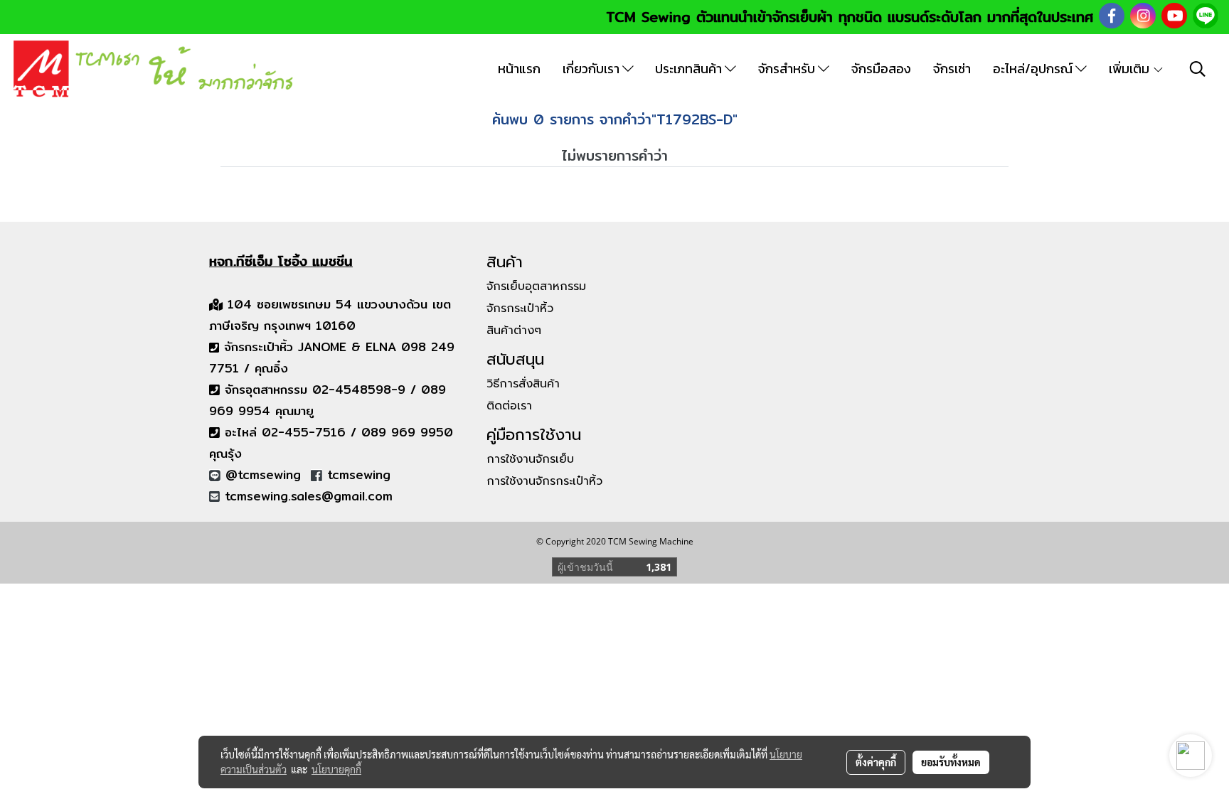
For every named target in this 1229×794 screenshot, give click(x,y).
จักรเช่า (952, 68)
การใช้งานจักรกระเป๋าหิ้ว (544, 481)
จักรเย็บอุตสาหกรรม (536, 286)
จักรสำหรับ (788, 68)
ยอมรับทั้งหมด (951, 762)
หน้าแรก (519, 68)
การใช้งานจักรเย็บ (530, 459)
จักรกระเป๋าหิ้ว (519, 308)
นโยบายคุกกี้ (336, 769)
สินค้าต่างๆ (513, 330)
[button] (1197, 68)
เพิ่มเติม (1130, 68)
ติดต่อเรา (509, 405)
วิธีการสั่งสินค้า (523, 383)
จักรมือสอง (881, 68)
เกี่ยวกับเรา (592, 68)
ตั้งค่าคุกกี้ (876, 762)
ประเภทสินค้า (690, 68)
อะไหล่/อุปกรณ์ (1034, 68)
